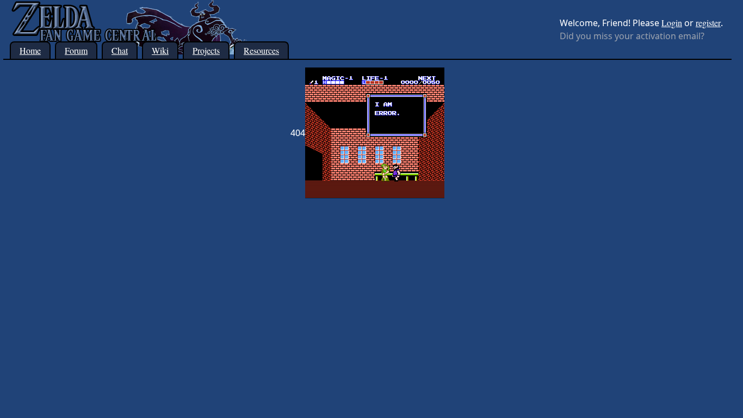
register (708, 22)
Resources (261, 50)
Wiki (160, 50)
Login (671, 22)
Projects (206, 50)
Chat (120, 50)
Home (30, 50)
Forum (76, 50)
